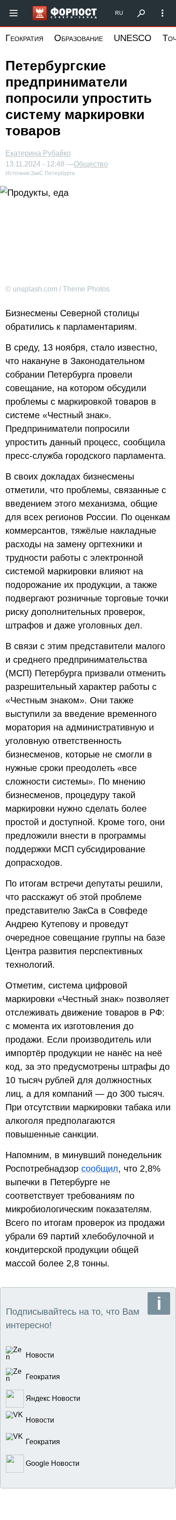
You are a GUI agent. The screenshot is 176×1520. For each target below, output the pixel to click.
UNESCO (133, 38)
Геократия (24, 38)
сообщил (99, 1168)
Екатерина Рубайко (38, 153)
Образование (78, 38)
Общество (91, 164)
